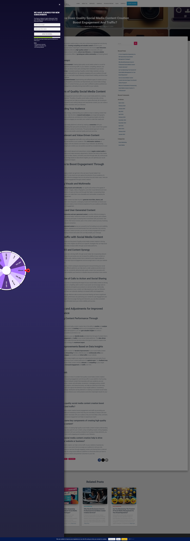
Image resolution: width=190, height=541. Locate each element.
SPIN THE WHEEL (47, 34)
